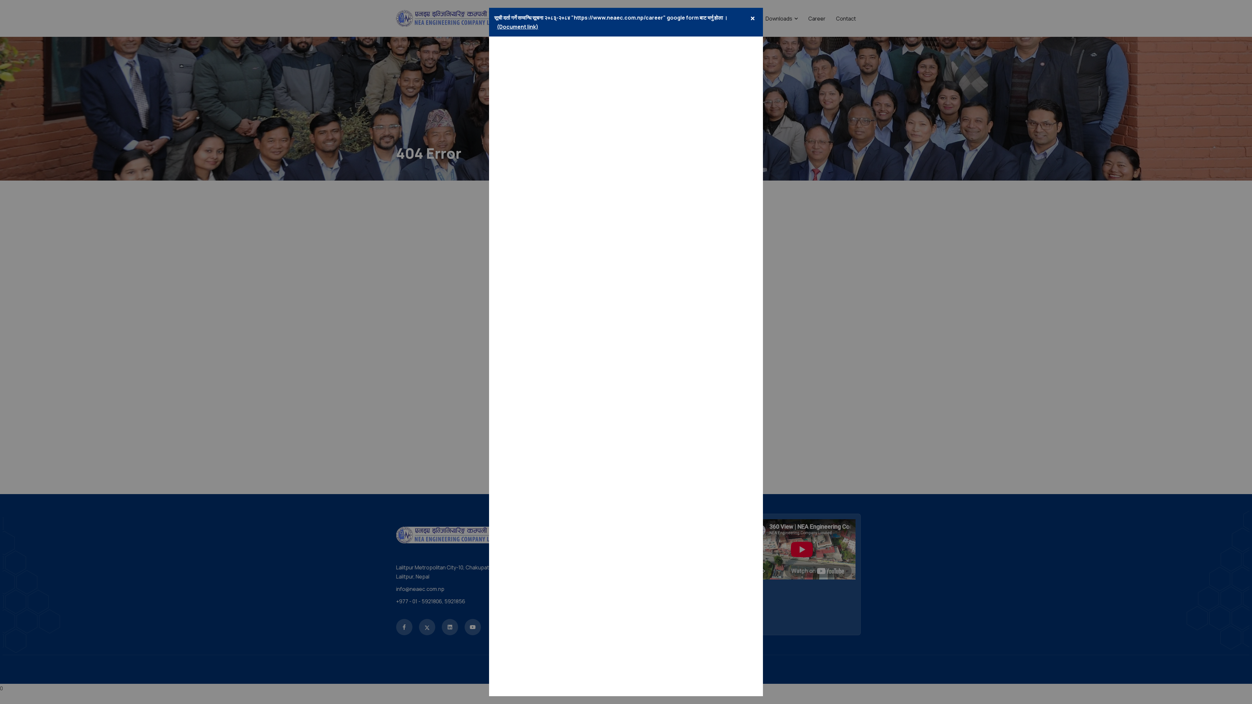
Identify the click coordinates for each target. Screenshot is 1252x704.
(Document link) (517, 26)
